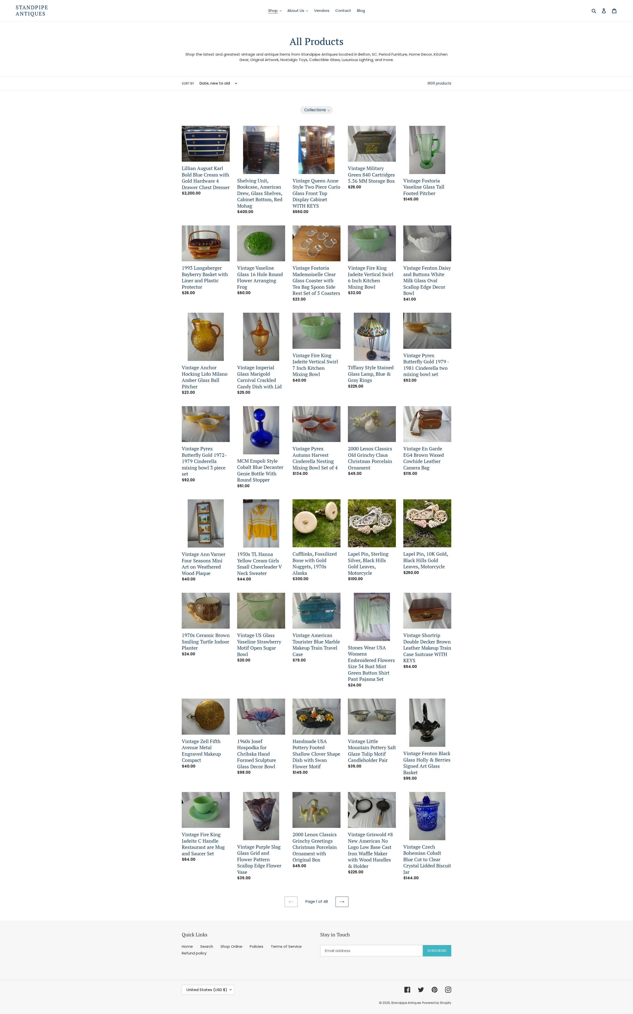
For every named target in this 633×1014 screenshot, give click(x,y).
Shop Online (231, 946)
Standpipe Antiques (406, 1003)
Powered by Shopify (436, 1003)
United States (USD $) (206, 989)
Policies (256, 946)
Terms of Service (286, 946)
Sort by (188, 83)
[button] (316, 110)
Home (187, 946)
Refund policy (194, 953)
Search (206, 946)
